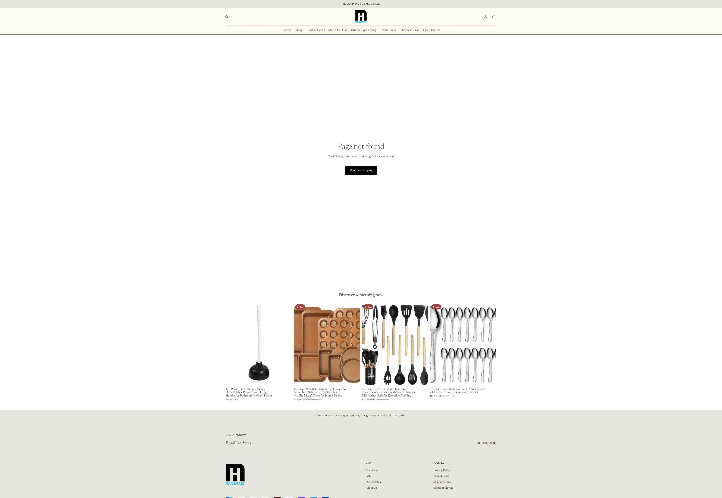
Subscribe (486, 443)
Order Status (373, 482)
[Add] (422, 380)
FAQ (368, 476)
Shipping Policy (442, 482)
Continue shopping (361, 170)
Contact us (372, 470)
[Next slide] (286, 344)
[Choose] (286, 380)
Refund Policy (441, 476)
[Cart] (494, 17)
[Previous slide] (231, 344)
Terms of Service (443, 488)
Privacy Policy (441, 470)
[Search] (227, 17)
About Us (371, 488)
